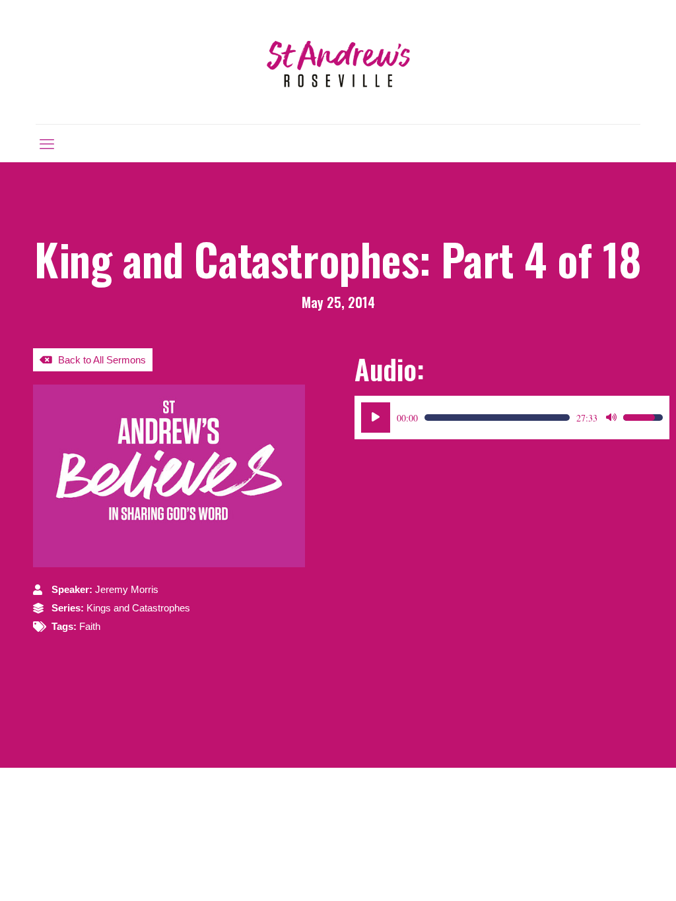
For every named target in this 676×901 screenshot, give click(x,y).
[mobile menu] (47, 143)
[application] (512, 417)
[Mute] (611, 417)
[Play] (375, 417)
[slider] (497, 417)
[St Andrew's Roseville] (338, 62)
